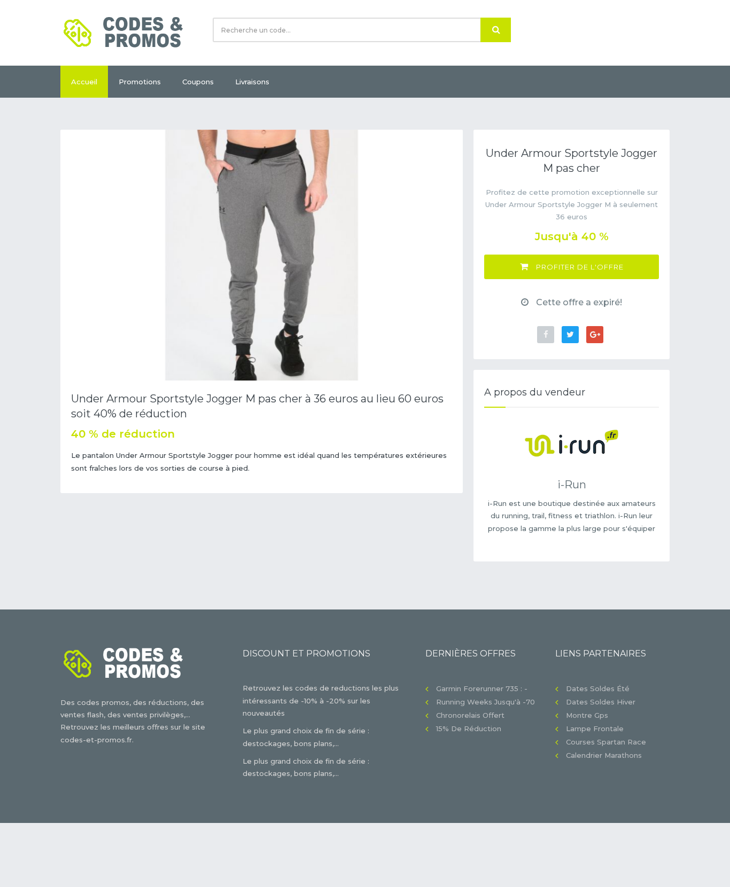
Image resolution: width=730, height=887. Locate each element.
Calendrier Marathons (604, 755)
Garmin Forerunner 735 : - (481, 688)
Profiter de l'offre (579, 267)
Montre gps (587, 715)
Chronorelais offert (470, 715)
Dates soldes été (598, 688)
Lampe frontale (595, 728)
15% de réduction (468, 728)
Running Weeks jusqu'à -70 (485, 702)
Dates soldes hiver (600, 702)
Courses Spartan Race (606, 742)
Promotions (140, 81)
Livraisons (252, 81)
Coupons (198, 81)
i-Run (571, 484)
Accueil (84, 81)
